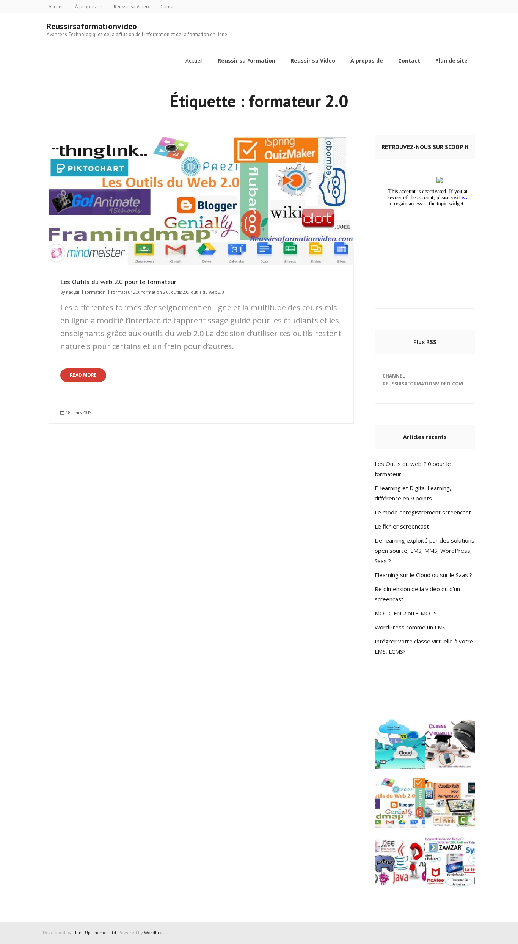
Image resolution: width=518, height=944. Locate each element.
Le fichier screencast (402, 526)
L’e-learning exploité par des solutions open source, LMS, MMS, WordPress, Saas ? (424, 551)
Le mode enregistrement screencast (423, 512)
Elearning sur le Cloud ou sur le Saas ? (423, 575)
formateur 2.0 (125, 292)
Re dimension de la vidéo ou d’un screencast (417, 594)
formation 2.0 (155, 292)
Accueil (56, 6)
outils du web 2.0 (207, 292)
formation (95, 292)
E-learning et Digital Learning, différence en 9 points (413, 493)
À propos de (88, 6)
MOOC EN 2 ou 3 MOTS (406, 613)
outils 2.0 (179, 292)
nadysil (72, 292)
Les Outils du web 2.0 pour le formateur (118, 281)
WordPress (155, 932)
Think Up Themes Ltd (94, 932)
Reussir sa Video (131, 6)
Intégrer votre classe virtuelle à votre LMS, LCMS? (424, 646)
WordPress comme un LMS (410, 627)
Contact (168, 6)
